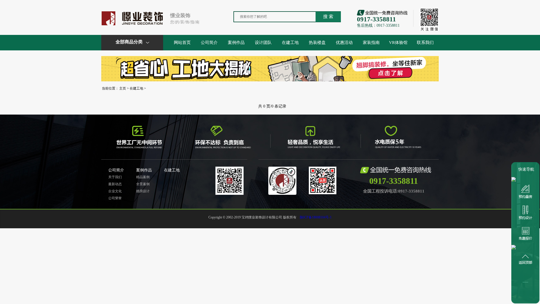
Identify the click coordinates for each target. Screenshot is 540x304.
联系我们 (425, 42)
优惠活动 (344, 42)
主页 (122, 88)
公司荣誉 (115, 198)
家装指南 (371, 42)
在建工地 (290, 42)
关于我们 (115, 177)
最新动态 (115, 184)
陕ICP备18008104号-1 (316, 217)
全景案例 (143, 184)
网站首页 (182, 42)
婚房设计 (143, 191)
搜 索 (328, 16)
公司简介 (209, 42)
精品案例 (143, 177)
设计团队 (263, 42)
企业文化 (115, 191)
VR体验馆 (398, 42)
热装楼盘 (317, 42)
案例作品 (236, 42)
